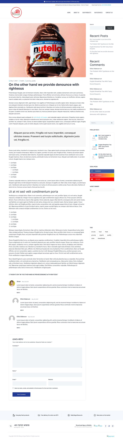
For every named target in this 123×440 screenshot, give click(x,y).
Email (14, 379)
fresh (106, 231)
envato (93, 231)
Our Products (86, 12)
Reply (18, 292)
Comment (16, 345)
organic (101, 235)
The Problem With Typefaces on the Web (102, 44)
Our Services (98, 12)
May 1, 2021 (14, 81)
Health (22, 81)
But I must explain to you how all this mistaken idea (100, 40)
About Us (76, 12)
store (92, 238)
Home (69, 12)
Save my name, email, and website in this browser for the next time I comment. (36, 388)
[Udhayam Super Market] (16, 12)
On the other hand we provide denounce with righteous (44, 86)
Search (92, 24)
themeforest (101, 238)
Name (15, 371)
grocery (28, 81)
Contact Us (109, 12)
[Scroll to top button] (119, 436)
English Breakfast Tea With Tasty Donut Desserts (101, 47)
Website (50, 379)
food (100, 231)
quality (33, 81)
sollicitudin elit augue (40, 117)
